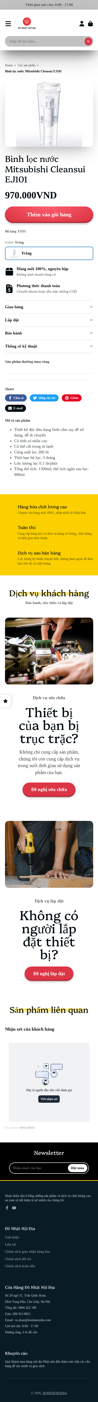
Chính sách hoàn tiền (20, 1266)
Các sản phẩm (27, 65)
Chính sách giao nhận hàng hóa (27, 1251)
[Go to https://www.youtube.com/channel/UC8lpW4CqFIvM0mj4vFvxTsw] (14, 1208)
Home (9, 65)
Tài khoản (82, 23)
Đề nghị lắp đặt (49, 973)
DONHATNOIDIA (55, 1393)
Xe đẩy (90, 23)
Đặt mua (77, 1168)
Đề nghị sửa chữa (49, 789)
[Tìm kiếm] (88, 41)
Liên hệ (10, 1244)
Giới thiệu (12, 1237)
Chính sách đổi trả (18, 1259)
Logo (27, 23)
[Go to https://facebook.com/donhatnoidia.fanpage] (7, 1208)
